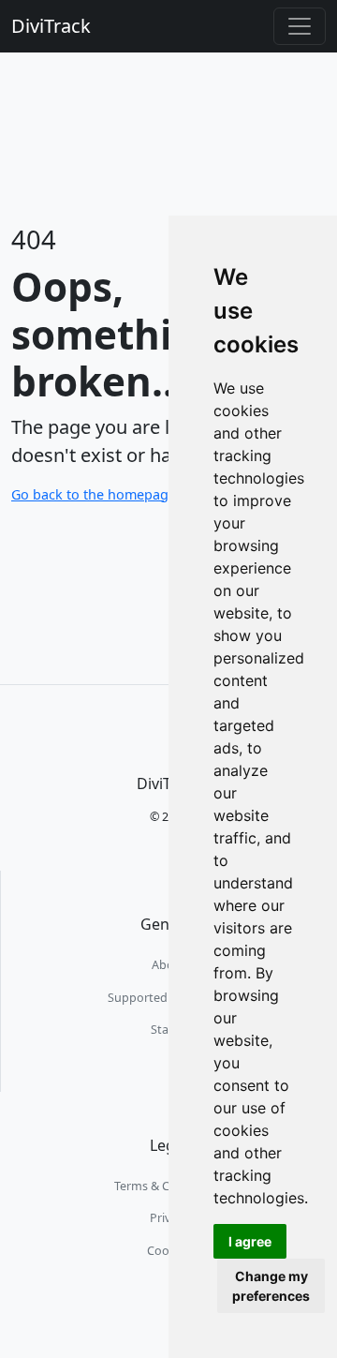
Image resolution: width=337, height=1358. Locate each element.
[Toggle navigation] (299, 26)
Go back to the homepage (93, 494)
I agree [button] (249, 1241)
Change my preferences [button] (271, 1286)
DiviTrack (51, 25)
